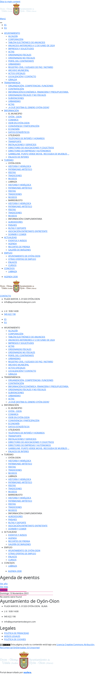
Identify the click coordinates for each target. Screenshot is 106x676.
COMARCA (13, 119)
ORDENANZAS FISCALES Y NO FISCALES (27, 95)
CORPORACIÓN (15, 39)
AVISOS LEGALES (12, 636)
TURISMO (9, 160)
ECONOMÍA (14, 129)
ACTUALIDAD (10, 237)
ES (5, 24)
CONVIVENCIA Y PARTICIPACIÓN (23, 126)
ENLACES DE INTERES (18, 157)
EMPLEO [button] (8, 547)
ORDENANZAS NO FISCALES (21, 57)
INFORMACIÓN (11, 110)
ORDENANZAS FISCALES (19, 54)
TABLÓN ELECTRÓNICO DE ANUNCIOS (26, 42)
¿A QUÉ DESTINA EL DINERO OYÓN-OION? (28, 107)
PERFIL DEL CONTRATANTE (21, 61)
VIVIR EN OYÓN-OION (18, 123)
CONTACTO (5, 295)
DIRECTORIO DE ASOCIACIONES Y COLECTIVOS (31, 147)
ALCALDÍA (13, 36)
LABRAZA (12, 271)
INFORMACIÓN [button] (11, 405)
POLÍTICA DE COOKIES (15, 639)
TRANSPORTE (14, 141)
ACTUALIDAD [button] (10, 532)
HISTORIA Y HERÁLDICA (19, 166)
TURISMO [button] (9, 454)
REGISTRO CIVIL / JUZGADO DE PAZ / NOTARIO (30, 67)
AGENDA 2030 (11, 276)
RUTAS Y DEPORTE (17, 228)
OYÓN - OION (15, 116)
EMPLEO (8, 253)
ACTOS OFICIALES (16, 73)
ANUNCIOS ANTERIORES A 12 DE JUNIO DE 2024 (31, 45)
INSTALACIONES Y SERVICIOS (22, 144)
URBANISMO (14, 64)
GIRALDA (12, 79)
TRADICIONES (15, 175)
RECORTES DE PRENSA (19, 246)
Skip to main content (10, 1)
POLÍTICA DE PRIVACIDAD (16, 633)
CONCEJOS (9, 268)
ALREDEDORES (15, 222)
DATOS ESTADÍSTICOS (18, 132)
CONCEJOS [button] (9, 562)
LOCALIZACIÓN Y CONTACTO (22, 76)
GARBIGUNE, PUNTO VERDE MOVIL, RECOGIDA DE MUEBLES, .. (38, 153)
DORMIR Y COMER (17, 234)
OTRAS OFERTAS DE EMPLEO (22, 259)
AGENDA (12, 243)
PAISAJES (12, 225)
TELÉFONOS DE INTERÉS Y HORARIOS (26, 138)
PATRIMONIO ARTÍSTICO (20, 169)
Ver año (4, 583)
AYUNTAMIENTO (12, 33)
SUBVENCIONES (16, 98)
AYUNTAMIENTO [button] (12, 327)
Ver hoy (3, 589)
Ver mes (4, 586)
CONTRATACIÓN (16, 88)
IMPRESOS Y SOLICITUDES (21, 48)
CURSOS (12, 265)
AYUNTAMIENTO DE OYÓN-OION (24, 256)
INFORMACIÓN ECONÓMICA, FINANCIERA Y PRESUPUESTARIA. (38, 92)
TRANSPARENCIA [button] (12, 377)
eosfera (27, 672)
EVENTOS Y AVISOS (17, 240)
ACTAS (11, 51)
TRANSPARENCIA (12, 82)
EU (5, 28)
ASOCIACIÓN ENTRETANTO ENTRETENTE (27, 231)
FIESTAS (12, 172)
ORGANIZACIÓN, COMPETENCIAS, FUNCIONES (30, 85)
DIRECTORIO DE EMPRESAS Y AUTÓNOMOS (29, 150)
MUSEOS (12, 178)
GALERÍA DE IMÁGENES (19, 249)
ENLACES (12, 262)
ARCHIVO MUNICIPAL (18, 70)
